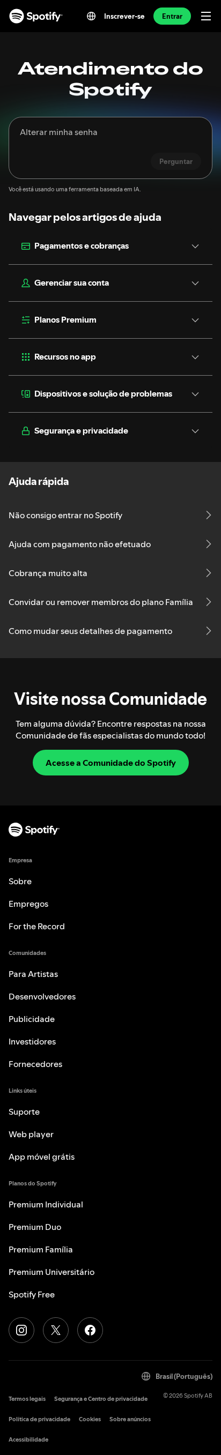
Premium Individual (46, 1204)
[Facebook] (90, 1330)
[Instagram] (21, 1330)
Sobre (20, 881)
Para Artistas (33, 974)
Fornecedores (35, 1064)
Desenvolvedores (42, 996)
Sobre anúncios (130, 1419)
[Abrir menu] (206, 16)
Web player (31, 1134)
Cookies (90, 1419)
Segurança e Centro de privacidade (101, 1399)
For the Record (37, 926)
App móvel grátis (42, 1156)
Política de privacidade (39, 1419)
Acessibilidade (28, 1440)
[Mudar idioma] (91, 16)
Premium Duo (35, 1227)
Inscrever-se (124, 16)
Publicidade (32, 1019)
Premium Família (41, 1249)
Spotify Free (32, 1294)
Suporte (24, 1111)
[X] (56, 1330)
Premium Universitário (51, 1272)
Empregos (28, 903)
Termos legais (27, 1399)
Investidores (32, 1041)
